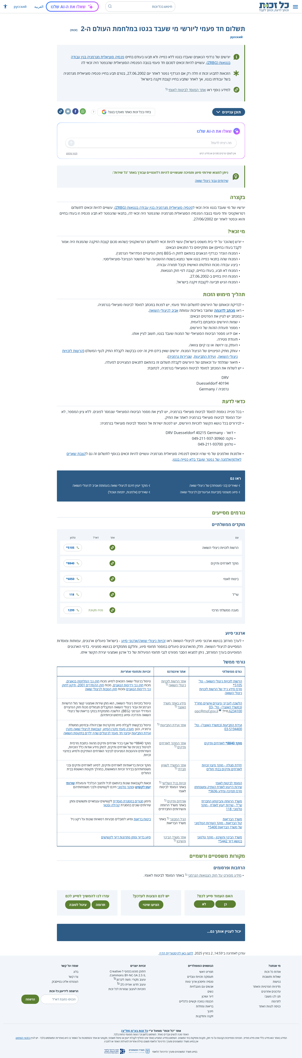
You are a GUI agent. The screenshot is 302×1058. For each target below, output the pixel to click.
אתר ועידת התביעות (173, 725)
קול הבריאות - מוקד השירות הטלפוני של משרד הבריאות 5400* (218, 825)
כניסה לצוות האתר (270, 1006)
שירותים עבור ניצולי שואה (211, 180)
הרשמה (30, 999)
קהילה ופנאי (111, 805)
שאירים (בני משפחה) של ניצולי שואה (213, 485)
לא (204, 904)
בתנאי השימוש (23, 1038)
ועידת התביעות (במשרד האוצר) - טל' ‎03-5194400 (218, 727)
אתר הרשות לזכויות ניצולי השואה (173, 683)
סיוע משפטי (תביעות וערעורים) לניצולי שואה (209, 492)
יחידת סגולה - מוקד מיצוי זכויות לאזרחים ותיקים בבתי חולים (222, 767)
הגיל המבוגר (178, 819)
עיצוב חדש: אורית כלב (133, 984)
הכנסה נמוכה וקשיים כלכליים (196, 1001)
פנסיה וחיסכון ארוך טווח (199, 982)
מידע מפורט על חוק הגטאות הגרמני (214, 875)
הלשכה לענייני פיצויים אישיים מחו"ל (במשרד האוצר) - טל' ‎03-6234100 (218, 707)
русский (20, 6)
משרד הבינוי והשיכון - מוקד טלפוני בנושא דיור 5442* (219, 839)
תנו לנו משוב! (273, 996)
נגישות (277, 982)
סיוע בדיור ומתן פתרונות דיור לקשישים (126, 837)
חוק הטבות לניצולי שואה (101, 689)
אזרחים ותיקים (176, 801)
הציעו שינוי (151, 904)
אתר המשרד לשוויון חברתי (173, 767)
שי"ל (236, 594)
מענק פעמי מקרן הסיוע (118, 729)
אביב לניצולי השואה (163, 310)
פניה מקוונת (96, 610)
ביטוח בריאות (142, 819)
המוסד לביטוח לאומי (229, 783)
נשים (210, 991)
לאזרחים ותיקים (223, 743)
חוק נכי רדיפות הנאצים (128, 685)
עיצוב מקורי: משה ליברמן (131, 979)
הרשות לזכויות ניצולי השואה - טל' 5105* (220, 683)
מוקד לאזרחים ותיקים (225, 563)
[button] (295, 7)
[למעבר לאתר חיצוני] (112, 547)
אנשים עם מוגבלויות (201, 986)
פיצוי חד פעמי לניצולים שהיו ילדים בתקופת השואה (96, 733)
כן (225, 904)
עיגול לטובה (77, 904)
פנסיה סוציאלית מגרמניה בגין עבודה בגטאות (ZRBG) (154, 207)
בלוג (75, 972)
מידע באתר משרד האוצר (174, 705)
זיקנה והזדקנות (204, 1016)
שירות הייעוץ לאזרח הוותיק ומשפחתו (218, 787)
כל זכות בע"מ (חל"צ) (134, 1031)
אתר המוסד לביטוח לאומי (187, 89)
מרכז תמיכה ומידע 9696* (225, 791)
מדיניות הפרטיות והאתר (267, 986)
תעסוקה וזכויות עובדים (200, 977)
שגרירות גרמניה (180, 356)
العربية (38, 6)
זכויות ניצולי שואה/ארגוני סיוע (143, 640)
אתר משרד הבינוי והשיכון (175, 839)
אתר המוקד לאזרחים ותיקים (172, 745)
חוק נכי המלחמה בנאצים (83, 681)
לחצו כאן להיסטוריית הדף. (176, 953)
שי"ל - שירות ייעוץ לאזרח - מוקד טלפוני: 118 (221, 807)
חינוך (210, 1011)
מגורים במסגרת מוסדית (128, 801)
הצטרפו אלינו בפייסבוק (65, 982)
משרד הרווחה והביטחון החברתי (221, 801)
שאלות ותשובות (271, 977)
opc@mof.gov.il (206, 711)
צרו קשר (73, 977)
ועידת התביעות (205, 356)
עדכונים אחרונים (271, 991)
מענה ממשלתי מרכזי (225, 610)
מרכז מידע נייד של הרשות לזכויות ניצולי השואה (220, 691)
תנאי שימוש (71, 153)
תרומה (100, 904)
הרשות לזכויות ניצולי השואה (220, 547)
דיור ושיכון (207, 996)
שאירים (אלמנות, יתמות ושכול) (128, 492)
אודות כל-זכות (272, 972)
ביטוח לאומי (231, 579)
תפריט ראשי (206, 972)
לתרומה (276, 1001)
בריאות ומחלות (204, 1006)
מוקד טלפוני (125, 787)
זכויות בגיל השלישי (174, 783)
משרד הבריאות (232, 819)
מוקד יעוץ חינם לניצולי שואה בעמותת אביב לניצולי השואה (110, 485)
